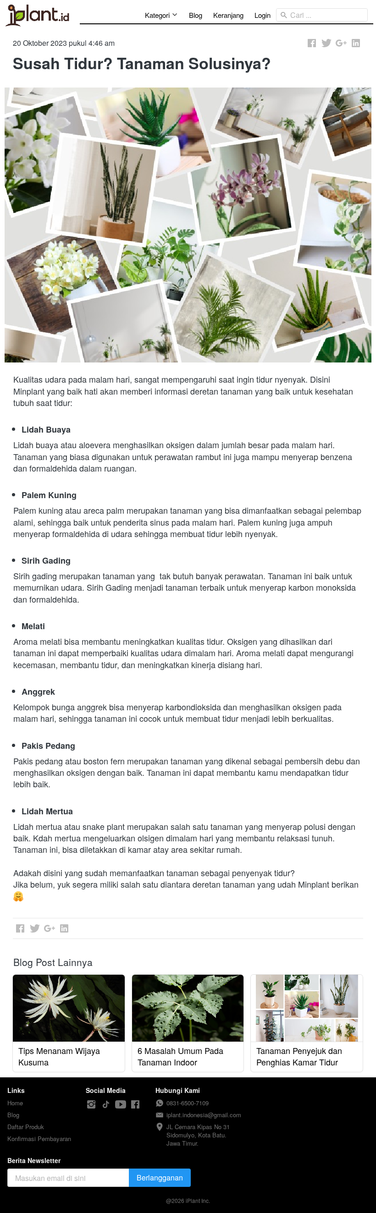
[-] (91, 1104)
